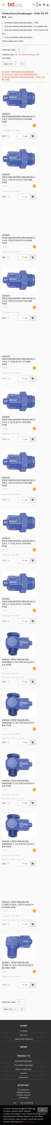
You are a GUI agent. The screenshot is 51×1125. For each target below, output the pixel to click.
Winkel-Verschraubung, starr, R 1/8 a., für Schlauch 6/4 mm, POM (17, 905)
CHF (37, 54)
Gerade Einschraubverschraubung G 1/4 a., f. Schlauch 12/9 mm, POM (18, 360)
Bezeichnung (28, 54)
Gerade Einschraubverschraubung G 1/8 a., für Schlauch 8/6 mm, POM (18, 178)
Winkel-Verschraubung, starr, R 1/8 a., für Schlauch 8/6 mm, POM (17, 965)
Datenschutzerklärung (23, 1039)
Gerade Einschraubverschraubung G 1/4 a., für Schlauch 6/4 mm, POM (18, 239)
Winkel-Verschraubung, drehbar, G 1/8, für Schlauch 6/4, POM (18, 662)
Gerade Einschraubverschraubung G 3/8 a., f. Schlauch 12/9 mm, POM (18, 602)
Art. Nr (18, 54)
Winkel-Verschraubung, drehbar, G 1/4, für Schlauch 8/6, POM (18, 844)
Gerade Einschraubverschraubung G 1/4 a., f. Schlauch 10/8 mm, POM (18, 421)
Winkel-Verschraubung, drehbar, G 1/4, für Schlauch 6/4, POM (18, 783)
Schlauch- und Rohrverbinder (19, 74)
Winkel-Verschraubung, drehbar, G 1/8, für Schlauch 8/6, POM (18, 723)
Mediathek (23, 1077)
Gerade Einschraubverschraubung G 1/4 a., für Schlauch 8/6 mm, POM (18, 299)
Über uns (23, 1035)
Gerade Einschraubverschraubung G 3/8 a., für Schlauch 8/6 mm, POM (18, 481)
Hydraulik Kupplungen (23, 1061)
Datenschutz (28, 1121)
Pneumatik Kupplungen (23, 1065)
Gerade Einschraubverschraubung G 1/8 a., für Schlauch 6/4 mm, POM (18, 117)
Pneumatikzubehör (22, 71)
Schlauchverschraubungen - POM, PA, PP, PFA (23, 78)
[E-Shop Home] (15, 4)
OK (42, 1110)
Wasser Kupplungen (23, 1069)
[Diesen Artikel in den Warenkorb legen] (32, 136)
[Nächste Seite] (22, 64)
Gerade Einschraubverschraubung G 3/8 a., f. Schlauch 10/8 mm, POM (18, 542)
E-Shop (6, 71)
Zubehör (23, 1073)
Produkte (23, 1031)
